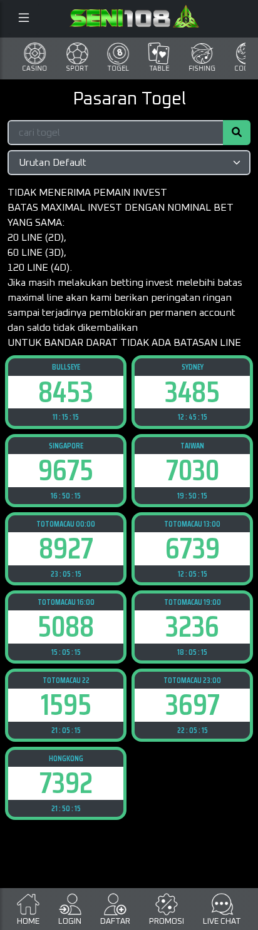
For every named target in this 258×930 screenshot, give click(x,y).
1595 (66, 704)
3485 (192, 391)
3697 (192, 704)
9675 (65, 470)
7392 (66, 782)
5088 (66, 626)
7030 (192, 470)
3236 (192, 626)
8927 (66, 548)
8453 (65, 391)
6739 (192, 548)
